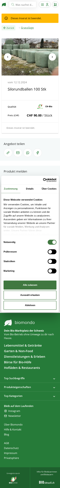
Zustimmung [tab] (11, 188)
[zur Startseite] (4, 4)
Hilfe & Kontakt (12, 429)
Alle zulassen (30, 285)
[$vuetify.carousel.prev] (7, 57)
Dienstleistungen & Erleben (24, 356)
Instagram (14, 411)
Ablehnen (30, 305)
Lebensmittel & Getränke (23, 345)
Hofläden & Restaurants (22, 368)
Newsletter (14, 416)
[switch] (52, 251)
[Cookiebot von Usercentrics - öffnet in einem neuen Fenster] (43, 180)
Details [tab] (30, 188)
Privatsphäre (11, 458)
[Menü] (45, 4)
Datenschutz (11, 448)
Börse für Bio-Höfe (17, 362)
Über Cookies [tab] (49, 188)
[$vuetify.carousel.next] (52, 57)
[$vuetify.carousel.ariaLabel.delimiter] (22, 71)
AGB (6, 443)
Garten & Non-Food (18, 351)
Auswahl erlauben (30, 295)
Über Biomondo (13, 424)
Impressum (10, 453)
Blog (6, 434)
